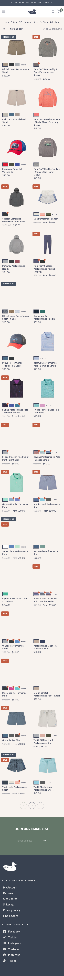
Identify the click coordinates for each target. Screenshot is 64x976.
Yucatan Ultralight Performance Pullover (13, 220)
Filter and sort (15, 29)
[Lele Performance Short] (47, 197)
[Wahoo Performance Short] (16, 624)
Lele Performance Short (45, 218)
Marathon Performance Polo (14, 694)
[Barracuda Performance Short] (47, 529)
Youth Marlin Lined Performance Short (43, 788)
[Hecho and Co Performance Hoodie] (47, 294)
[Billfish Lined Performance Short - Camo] (16, 294)
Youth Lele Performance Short (14, 788)
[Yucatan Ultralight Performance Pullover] (16, 197)
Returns (8, 893)
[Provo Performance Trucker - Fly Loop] (16, 341)
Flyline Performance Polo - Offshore (15, 600)
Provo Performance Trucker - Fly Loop (12, 364)
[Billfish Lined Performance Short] (16, 47)
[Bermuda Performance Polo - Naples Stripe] (47, 577)
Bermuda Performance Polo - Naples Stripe (45, 600)
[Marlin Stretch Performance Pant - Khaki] (47, 671)
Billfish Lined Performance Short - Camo (15, 317)
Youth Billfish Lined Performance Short (43, 741)
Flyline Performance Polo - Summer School (15, 411)
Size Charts (10, 899)
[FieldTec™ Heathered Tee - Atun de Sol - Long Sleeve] (47, 147)
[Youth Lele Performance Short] (16, 765)
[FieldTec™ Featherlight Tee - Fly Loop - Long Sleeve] (47, 47)
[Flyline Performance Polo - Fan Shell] (47, 388)
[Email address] (45, 840)
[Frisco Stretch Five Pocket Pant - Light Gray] (16, 435)
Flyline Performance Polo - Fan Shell (46, 411)
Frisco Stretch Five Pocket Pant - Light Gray (15, 458)
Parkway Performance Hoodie (13, 267)
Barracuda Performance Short (45, 552)
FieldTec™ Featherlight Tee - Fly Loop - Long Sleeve (45, 72)
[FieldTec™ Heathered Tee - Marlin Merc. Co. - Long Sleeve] (47, 97)
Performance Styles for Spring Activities (40, 22)
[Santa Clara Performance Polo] (16, 529)
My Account (10, 887)
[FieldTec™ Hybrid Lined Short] (16, 97)
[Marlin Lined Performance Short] (47, 482)
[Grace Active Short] (16, 718)
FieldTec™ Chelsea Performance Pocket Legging (44, 268)
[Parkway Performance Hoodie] (16, 244)
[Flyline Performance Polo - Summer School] (16, 388)
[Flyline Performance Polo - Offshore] (16, 577)
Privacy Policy (11, 910)
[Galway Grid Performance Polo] (16, 482)
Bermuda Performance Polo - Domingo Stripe (45, 364)
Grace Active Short (12, 740)
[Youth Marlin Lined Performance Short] (47, 765)
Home (7, 22)
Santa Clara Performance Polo (15, 552)
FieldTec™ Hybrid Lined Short (14, 120)
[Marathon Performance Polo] (16, 671)
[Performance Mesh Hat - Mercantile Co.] (47, 624)
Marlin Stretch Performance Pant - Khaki (46, 694)
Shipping (8, 904)
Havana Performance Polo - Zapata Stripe (46, 458)
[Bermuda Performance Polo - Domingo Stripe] (47, 341)
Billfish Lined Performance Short (15, 70)
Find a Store (10, 916)
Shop (15, 22)
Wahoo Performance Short (13, 647)
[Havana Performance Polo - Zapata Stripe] (47, 435)
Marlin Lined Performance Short (46, 505)
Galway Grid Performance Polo (15, 505)
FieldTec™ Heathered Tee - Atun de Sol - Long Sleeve (46, 171)
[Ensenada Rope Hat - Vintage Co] (16, 147)
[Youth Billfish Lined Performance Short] (47, 718)
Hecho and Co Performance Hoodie (44, 317)
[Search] (53, 11)
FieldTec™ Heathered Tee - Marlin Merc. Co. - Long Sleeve (46, 122)
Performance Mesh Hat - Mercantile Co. (46, 647)
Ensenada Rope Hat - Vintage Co (13, 170)
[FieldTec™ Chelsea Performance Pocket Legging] (47, 244)
